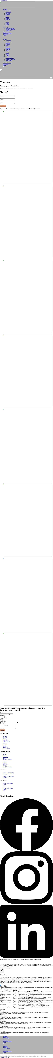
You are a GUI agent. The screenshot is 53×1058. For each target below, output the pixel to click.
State (1, 719)
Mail (1, 717)
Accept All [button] (9, 968)
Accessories (8, 10)
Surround (8, 19)
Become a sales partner (8, 783)
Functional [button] (2, 1009)
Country (2, 718)
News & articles (6, 32)
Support (4, 754)
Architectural (8, 12)
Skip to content (3, 0)
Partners (4, 758)
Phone (1, 723)
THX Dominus (9, 30)
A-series (7, 22)
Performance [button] (3, 1014)
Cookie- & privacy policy (8, 772)
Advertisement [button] (3, 1024)
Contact (4, 35)
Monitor (7, 17)
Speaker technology (10, 28)
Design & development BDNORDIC (23, 961)
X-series (7, 25)
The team (5, 737)
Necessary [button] (2, 983)
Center (7, 15)
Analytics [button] (2, 1019)
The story (5, 738)
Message (2, 728)
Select (1, 712)
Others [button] (1, 1030)
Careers (4, 784)
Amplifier (8, 13)
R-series (7, 24)
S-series (7, 23)
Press (4, 785)
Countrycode (3, 721)
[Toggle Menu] (51, 78)
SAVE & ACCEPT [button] (4, 1033)
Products (5, 9)
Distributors (5, 34)
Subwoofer (8, 18)
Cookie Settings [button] (3, 968)
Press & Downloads (7, 33)
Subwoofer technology (10, 29)
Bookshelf (8, 14)
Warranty (5, 774)
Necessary (4, 985)
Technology (5, 27)
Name (1, 715)
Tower (7, 20)
